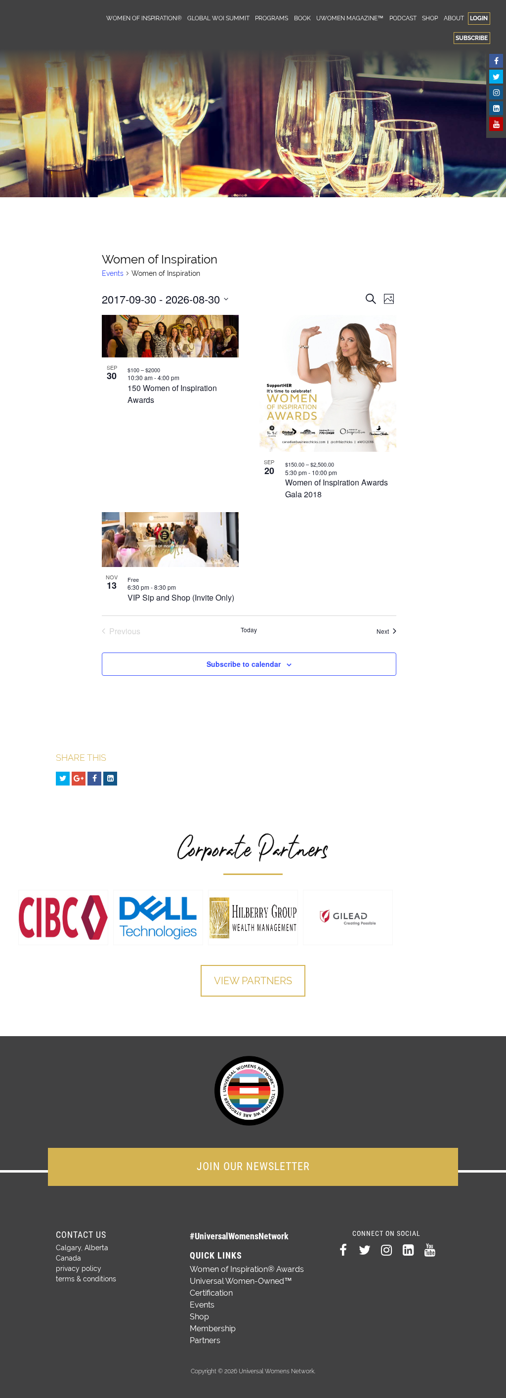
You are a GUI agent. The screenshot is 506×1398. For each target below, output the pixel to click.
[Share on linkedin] (110, 779)
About (454, 18)
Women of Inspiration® (144, 18)
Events (113, 273)
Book (302, 18)
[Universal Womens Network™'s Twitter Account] (496, 77)
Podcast (403, 18)
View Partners (253, 981)
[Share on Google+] (78, 779)
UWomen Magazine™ (349, 18)
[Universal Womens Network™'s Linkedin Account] (496, 108)
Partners (205, 1340)
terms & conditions (86, 1279)
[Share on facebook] (94, 779)
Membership (213, 1328)
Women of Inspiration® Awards (247, 1269)
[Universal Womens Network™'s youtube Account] (496, 124)
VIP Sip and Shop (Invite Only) (180, 597)
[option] (63, 917)
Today (249, 630)
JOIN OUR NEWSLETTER (253, 1166)
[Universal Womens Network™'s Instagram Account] (496, 92)
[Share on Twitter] (63, 779)
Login (479, 18)
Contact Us (81, 1234)
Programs (271, 18)
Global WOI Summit (218, 18)
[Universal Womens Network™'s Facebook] (496, 61)
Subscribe (472, 38)
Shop (430, 18)
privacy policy (78, 1268)
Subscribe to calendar (244, 664)
